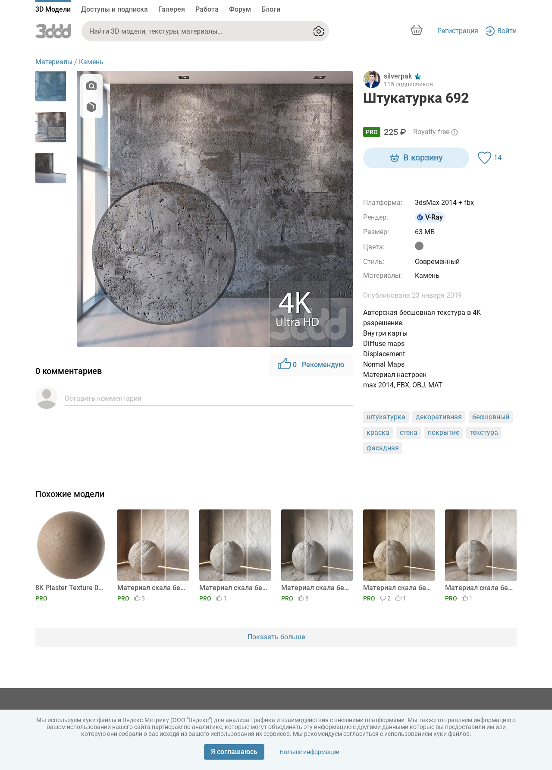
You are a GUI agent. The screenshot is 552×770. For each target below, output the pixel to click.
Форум (240, 9)
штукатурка (386, 417)
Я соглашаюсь (234, 752)
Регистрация (457, 31)
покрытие (443, 432)
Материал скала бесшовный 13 (315, 588)
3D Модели (53, 9)
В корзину (423, 157)
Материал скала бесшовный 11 (479, 588)
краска (378, 432)
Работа (207, 9)
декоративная (439, 417)
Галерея (171, 9)
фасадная (383, 448)
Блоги (270, 9)
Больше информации (309, 751)
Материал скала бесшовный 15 (151, 588)
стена (408, 432)
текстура (484, 432)
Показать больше (276, 637)
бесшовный (490, 417)
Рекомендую (318, 365)
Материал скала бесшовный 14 (233, 588)
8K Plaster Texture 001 (69, 588)
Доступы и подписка (114, 9)
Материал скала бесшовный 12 (397, 588)
